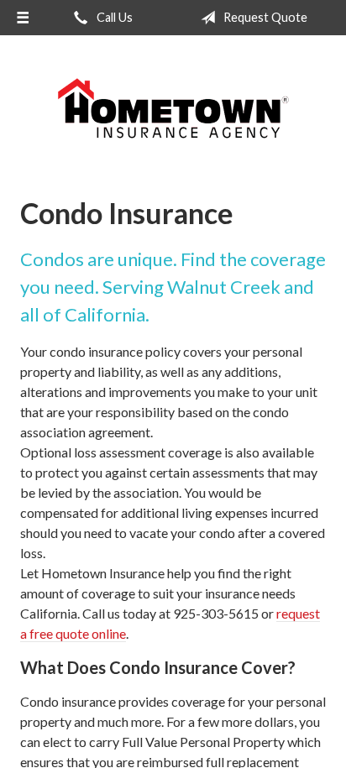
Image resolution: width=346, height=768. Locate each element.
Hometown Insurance (173, 109)
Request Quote (264, 17)
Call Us (113, 17)
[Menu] (22, 17)
